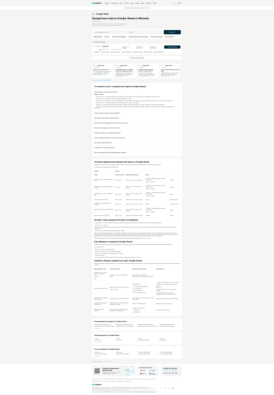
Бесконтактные (98, 340)
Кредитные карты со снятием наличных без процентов (148, 326)
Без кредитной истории (143, 340)
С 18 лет (96, 338)
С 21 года (161, 338)
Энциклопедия (95, 381)
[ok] (169, 388)
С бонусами (97, 352)
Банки (100, 361)
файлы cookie (107, 391)
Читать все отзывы (97, 80)
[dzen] (173, 388)
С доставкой (119, 352)
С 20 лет (140, 338)
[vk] (165, 388)
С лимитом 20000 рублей (144, 354)
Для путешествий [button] (148, 52)
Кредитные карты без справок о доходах (104, 326)
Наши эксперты (111, 381)
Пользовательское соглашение (131, 379)
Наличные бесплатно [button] (126, 52)
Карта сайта (103, 381)
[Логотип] (96, 384)
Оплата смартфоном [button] (158, 52)
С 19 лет (118, 338)
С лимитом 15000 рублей (100, 354)
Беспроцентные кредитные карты (102, 324)
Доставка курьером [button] (115, 52)
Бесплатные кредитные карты (166, 324)
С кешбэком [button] (96, 52)
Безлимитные (162, 340)
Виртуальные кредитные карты (145, 324)
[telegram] (161, 388)
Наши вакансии (119, 381)
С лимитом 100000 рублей (165, 352)
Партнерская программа (110, 379)
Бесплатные (119, 340)
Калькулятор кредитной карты (167, 326)
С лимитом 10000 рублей (144, 352)
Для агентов (120, 379)
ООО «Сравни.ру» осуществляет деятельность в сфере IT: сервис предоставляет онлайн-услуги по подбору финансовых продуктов (119, 387)
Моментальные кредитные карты (124, 324)
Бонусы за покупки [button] (105, 52)
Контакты (100, 379)
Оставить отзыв (107, 80)
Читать (105, 74)
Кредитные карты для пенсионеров (125, 326)
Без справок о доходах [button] (138, 52)
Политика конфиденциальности (147, 379)
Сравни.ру (94, 361)
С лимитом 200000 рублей (165, 354)
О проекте (94, 379)
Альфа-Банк (100, 65)
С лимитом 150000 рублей (122, 354)
